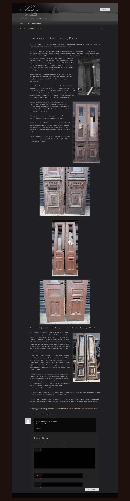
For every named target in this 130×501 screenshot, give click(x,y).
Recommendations (36, 23)
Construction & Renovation (46, 408)
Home (21, 23)
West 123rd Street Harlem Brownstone (88, 408)
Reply (38, 428)
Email (38, 484)
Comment (38, 450)
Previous (102, 29)
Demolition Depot (54, 76)
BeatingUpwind (33, 409)
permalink (45, 409)
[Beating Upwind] (53, 12)
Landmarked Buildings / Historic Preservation (68, 408)
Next (108, 29)
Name (38, 476)
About (27, 23)
